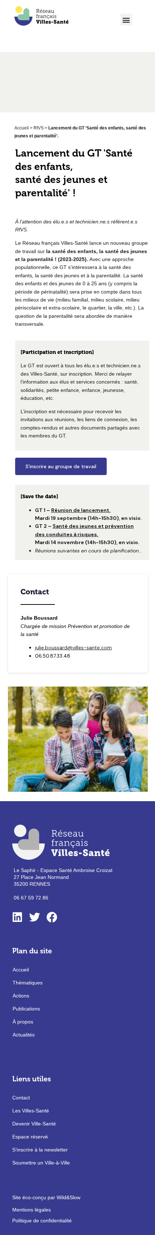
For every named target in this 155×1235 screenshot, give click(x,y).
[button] (126, 20)
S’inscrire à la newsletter (40, 1150)
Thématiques (28, 983)
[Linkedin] (17, 917)
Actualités (24, 1035)
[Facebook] (52, 917)
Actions (21, 996)
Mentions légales (31, 1210)
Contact (21, 1098)
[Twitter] (34, 917)
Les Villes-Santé (30, 1111)
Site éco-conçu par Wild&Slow (46, 1197)
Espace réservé (30, 1137)
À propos (23, 1022)
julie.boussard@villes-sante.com (73, 647)
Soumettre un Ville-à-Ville (41, 1163)
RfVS (39, 128)
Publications (26, 1009)
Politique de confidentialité (42, 1220)
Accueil (21, 128)
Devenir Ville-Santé (34, 1124)
